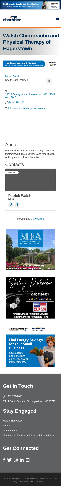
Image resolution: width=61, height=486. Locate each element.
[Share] (49, 81)
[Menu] (42, 18)
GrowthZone (37, 219)
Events (6, 425)
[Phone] (10, 204)
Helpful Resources (13, 420)
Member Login (10, 430)
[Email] (17, 204)
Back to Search (12, 76)
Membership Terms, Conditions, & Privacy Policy (28, 435)
